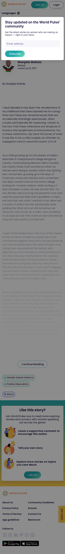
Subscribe (15, 53)
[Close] (59, 21)
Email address (15, 43)
